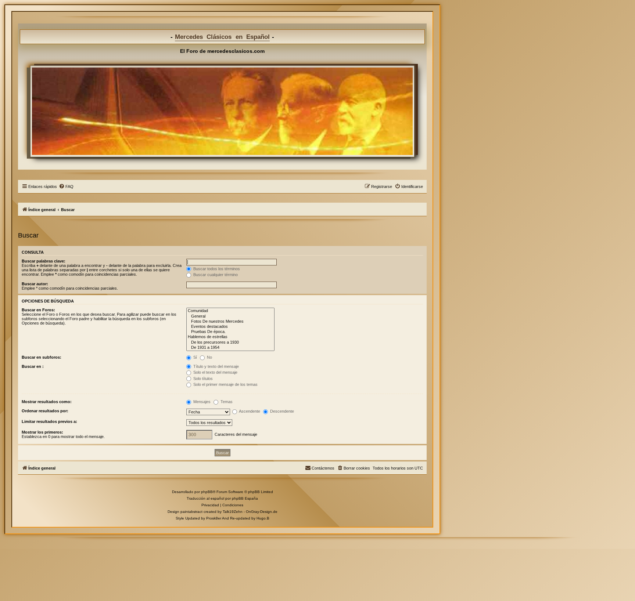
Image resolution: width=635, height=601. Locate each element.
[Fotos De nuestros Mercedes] (230, 321)
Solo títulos (202, 378)
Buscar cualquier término (215, 274)
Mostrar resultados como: (47, 401)
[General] (230, 316)
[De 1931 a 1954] (230, 347)
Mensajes (201, 401)
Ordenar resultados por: (45, 411)
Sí (194, 357)
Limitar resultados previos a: (49, 421)
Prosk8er (213, 518)
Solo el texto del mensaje (214, 372)
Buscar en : (33, 366)
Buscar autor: (35, 284)
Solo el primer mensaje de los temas (225, 384)
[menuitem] (66, 186)
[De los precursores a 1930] (230, 342)
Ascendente (249, 411)
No (209, 357)
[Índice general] (222, 111)
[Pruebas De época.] (230, 331)
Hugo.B (262, 518)
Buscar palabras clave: (43, 261)
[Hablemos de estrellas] (230, 337)
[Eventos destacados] (230, 326)
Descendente (281, 411)
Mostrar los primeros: (42, 432)
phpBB (207, 492)
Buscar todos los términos (216, 269)
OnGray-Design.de (261, 512)
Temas (226, 401)
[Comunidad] (230, 311)
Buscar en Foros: (38, 310)
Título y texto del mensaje (215, 366)
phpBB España (245, 498)
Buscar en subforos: (41, 357)
